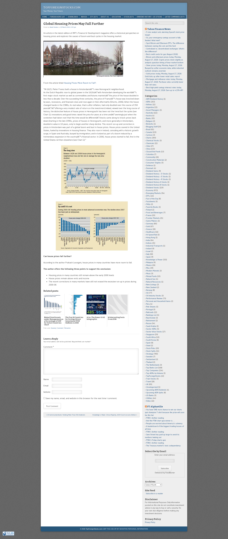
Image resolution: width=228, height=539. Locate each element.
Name (46, 379)
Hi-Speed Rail (151, 234)
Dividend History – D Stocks (157, 174)
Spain (148, 343)
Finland (149, 210)
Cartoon (149, 135)
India (148, 240)
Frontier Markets (153, 218)
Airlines (149, 104)
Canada (149, 132)
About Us (105, 17)
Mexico (149, 265)
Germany (149, 223)
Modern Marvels (152, 271)
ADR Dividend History (154, 99)
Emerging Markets (153, 193)
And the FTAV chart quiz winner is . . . (160, 420)
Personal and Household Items (158, 301)
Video (148, 401)
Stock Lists (129, 17)
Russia (148, 323)
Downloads (73, 17)
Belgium (149, 121)
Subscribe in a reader (154, 493)
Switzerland (150, 359)
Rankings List (151, 315)
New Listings (151, 284)
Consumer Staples (153, 162)
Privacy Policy (150, 522)
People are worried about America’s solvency (164, 423)
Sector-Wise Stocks (154, 331)
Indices (84, 17)
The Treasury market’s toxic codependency (163, 445)
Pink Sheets (151, 307)
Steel (148, 345)
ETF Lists (94, 17)
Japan (148, 257)
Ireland (149, 248)
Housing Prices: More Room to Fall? (80, 83)
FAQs (148, 204)
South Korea (151, 340)
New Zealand (151, 287)
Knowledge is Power (154, 259)
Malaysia (149, 262)
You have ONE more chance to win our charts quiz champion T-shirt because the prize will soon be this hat (164, 412)
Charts (148, 138)
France (148, 215)
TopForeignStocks (153, 376)
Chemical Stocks (152, 140)
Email (45, 385)
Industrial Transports (154, 246)
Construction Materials (155, 160)
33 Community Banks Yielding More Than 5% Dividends (65, 415)
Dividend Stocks (152, 187)
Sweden (149, 356)
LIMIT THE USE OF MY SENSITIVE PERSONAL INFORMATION (125, 529)
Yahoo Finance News (159, 29)
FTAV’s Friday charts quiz (156, 440)
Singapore (150, 334)
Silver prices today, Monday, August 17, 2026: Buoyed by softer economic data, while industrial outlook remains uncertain (164, 68)
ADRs (148, 102)
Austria (149, 115)
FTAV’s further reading (155, 418)
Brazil (148, 129)
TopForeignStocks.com (61, 7)
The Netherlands (152, 365)
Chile (148, 146)
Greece (149, 229)
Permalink (67, 328)
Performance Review (154, 298)
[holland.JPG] (84, 76)
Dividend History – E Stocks (157, 176)
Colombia (150, 154)
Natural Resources (153, 282)
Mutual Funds (151, 276)
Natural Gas (150, 279)
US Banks (150, 395)
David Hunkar (54, 27)
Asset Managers (152, 110)
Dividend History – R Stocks (157, 179)
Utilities (149, 398)
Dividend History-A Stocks (156, 182)
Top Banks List (152, 367)
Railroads (150, 312)
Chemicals (150, 143)
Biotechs (149, 124)
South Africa (151, 337)
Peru (148, 304)
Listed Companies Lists (175, 17)
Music (148, 273)
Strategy (149, 354)
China (148, 149)
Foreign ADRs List (57, 17)
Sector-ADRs (151, 329)
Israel (148, 251)
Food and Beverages (154, 212)
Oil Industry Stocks (153, 295)
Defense (149, 165)
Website (46, 392)
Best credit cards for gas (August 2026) (162, 54)
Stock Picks (150, 348)
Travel (148, 381)
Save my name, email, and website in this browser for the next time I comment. (81, 398)
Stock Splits (151, 351)
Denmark (149, 168)
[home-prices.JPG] (91, 250)
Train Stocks (151, 379)
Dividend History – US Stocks (149, 17)
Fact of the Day (152, 198)
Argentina (150, 107)
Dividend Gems (152, 171)
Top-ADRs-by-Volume (154, 373)
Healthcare (150, 232)
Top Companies (152, 370)
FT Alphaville (155, 406)
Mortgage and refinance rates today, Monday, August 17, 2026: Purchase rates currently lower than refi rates (164, 82)
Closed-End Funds (153, 151)
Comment (60, 328)
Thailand (149, 362)
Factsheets (150, 201)
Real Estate (150, 318)
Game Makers (151, 221)
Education (116, 17)
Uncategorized (152, 387)
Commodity (150, 157)
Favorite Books (152, 207)
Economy (53, 328)
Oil (147, 293)
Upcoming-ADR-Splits (154, 392)
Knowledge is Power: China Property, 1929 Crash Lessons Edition (114, 415)
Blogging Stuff (151, 126)
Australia (149, 113)
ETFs (148, 196)
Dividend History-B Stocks (156, 185)
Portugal (149, 309)
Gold (148, 226)
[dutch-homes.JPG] (91, 195)
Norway (149, 290)
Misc (148, 268)
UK (147, 384)
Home (44, 17)
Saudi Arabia (151, 326)
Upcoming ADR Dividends (156, 390)
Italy (147, 254)
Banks (148, 118)
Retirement (150, 320)
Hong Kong (150, 237)
